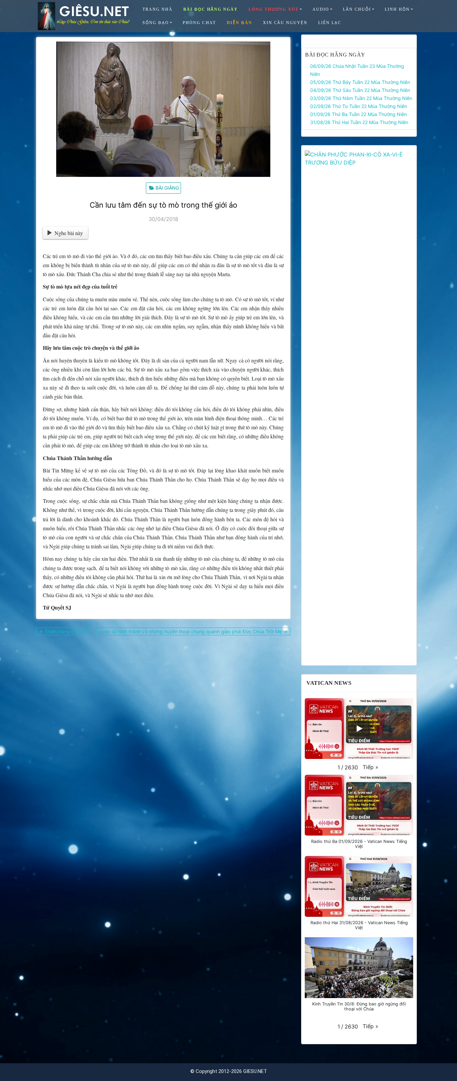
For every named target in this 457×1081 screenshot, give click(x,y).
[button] (370, 767)
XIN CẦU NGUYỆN (285, 22)
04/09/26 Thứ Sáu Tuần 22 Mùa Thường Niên (360, 90)
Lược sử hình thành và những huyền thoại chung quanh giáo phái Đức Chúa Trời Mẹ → (193, 631)
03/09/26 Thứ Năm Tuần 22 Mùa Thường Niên (361, 98)
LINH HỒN (397, 9)
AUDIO (320, 9)
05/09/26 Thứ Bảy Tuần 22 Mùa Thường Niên (360, 82)
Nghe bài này (69, 232)
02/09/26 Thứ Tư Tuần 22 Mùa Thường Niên (358, 106)
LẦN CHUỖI (357, 9)
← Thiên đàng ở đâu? (62, 631)
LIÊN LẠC (329, 22)
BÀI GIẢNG (167, 188)
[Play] (359, 729)
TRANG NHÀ (158, 9)
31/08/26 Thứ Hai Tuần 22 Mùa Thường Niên (359, 122)
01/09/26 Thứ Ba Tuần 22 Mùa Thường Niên (358, 114)
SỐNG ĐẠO (156, 22)
